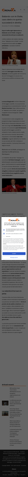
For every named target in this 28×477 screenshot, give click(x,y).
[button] (14, 236)
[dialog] (14, 238)
